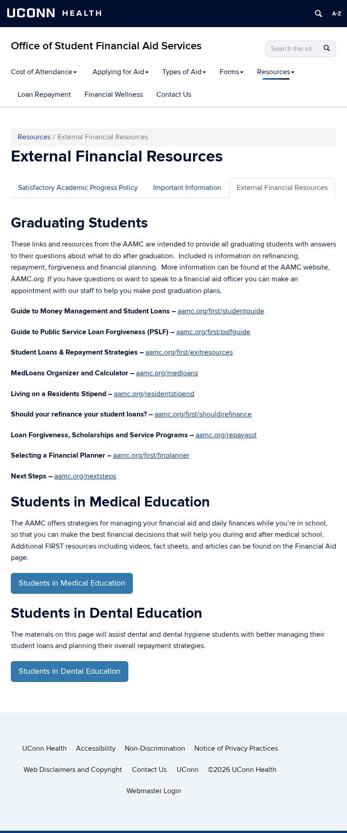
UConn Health (44, 748)
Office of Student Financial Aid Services (106, 45)
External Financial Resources (282, 187)
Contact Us (173, 94)
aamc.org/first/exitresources (189, 352)
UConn (188, 769)
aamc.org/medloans (167, 373)
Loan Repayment (44, 94)
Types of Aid (182, 71)
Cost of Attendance (41, 71)
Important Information (187, 187)
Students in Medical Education (72, 583)
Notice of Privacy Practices (236, 748)
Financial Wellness (113, 94)
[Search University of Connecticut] (318, 13)
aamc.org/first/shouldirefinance (203, 414)
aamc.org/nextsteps (85, 476)
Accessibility (96, 748)
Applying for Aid (118, 71)
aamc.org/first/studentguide (221, 311)
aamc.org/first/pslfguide (213, 331)
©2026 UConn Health (242, 769)
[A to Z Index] (336, 13)
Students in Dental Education (70, 671)
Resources (273, 71)
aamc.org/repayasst (226, 435)
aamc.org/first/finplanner (151, 455)
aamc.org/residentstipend (154, 393)
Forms (229, 71)
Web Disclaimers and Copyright (72, 769)
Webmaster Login (154, 790)
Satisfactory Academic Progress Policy (78, 187)
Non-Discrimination (155, 748)
